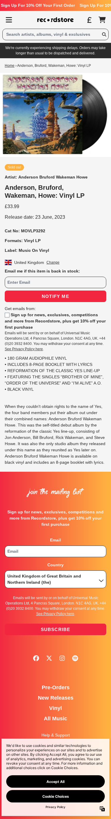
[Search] (104, 34)
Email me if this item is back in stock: (42, 271)
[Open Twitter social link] (49, 658)
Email (55, 540)
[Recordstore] (55, 20)
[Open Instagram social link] (62, 658)
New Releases (55, 698)
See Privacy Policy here (24, 349)
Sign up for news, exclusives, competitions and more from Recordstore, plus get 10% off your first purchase (55, 321)
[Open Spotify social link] (75, 658)
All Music (55, 718)
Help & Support (55, 735)
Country (55, 564)
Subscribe (55, 629)
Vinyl (55, 708)
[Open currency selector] (89, 19)
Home (10, 66)
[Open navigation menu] (8, 19)
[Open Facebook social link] (36, 658)
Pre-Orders (56, 687)
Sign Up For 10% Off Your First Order (38, 5)
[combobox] (55, 34)
